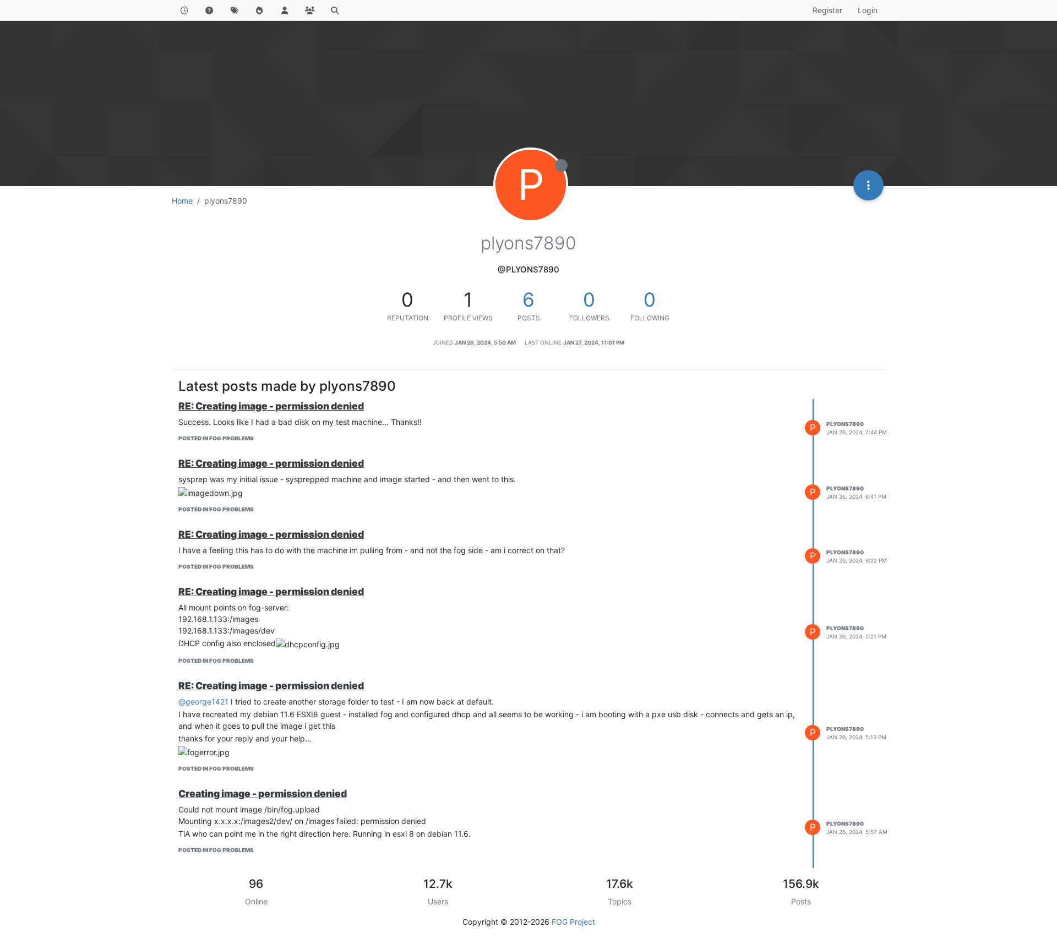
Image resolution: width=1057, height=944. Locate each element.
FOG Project (573, 921)
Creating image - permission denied (262, 793)
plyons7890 (845, 424)
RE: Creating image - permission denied (271, 406)
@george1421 (203, 701)
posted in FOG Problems (216, 438)
